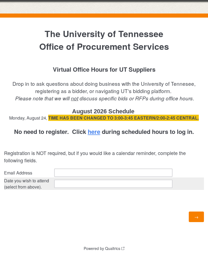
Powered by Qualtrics (102, 248)
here (94, 131)
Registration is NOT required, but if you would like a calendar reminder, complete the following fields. (95, 156)
